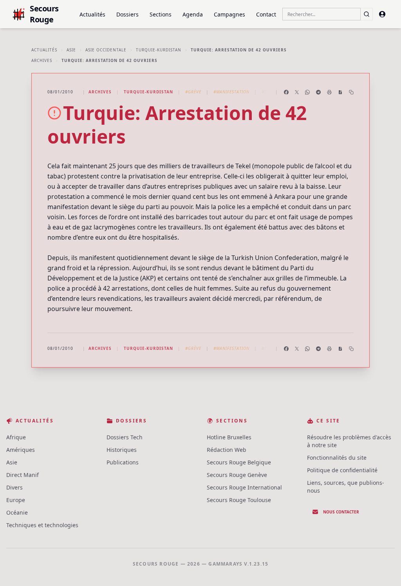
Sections (161, 14)
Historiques (122, 449)
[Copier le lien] (351, 92)
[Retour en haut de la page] (384, 569)
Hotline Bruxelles (229, 437)
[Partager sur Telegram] (318, 92)
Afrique (16, 437)
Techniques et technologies (42, 525)
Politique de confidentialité (342, 470)
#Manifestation (231, 92)
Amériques (20, 449)
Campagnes (229, 14)
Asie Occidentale (105, 50)
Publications (123, 462)
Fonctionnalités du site (337, 457)
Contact (266, 14)
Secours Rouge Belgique (239, 462)
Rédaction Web (226, 449)
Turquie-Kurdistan (158, 50)
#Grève (193, 92)
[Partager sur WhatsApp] (307, 92)
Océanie (17, 512)
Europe (15, 500)
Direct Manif (22, 475)
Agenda (192, 14)
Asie (71, 50)
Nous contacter (341, 512)
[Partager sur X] (297, 92)
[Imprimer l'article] (329, 92)
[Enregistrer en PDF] (340, 92)
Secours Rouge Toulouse (239, 500)
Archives (41, 60)
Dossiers (127, 14)
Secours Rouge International (244, 487)
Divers (14, 487)
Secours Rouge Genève (237, 475)
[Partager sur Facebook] (286, 92)
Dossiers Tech (125, 437)
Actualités (92, 14)
